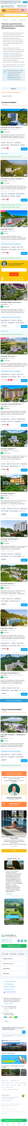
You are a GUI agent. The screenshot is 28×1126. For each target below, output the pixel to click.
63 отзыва (6, 497)
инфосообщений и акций (19, 279)
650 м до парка (12, 585)
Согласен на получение (13, 279)
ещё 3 (24, 511)
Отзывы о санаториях (20, 1082)
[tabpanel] (14, 117)
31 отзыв (6, 740)
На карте (11, 304)
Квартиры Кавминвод (9, 986)
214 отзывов (7, 132)
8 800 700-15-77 (22, 6)
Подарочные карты (9, 989)
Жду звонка (14, 274)
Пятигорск (21, 954)
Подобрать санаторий (14, 946)
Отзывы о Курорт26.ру (7, 1082)
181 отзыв (6, 632)
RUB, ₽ (6, 1021)
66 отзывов (6, 408)
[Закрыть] (26, 10)
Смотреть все (9, 893)
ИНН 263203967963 (6, 1100)
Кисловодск (13, 954)
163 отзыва (6, 183)
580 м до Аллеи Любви (13, 450)
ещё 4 (24, 376)
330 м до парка (12, 541)
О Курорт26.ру (5, 1080)
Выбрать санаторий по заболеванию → (10, 92)
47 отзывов (6, 306)
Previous (2, 117)
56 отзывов (6, 587)
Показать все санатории (14, 700)
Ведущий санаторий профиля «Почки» (10, 207)
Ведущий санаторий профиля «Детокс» (11, 765)
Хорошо (25, 2)
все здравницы (15, 41)
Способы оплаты (8, 1013)
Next (25, 117)
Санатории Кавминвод (10, 981)
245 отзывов (7, 453)
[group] (10, 1072)
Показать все (14, 846)
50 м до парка (11, 358)
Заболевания (6, 968)
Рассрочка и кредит (9, 1014)
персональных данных (18, 277)
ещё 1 (23, 556)
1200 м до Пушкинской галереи (15, 675)
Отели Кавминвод (8, 984)
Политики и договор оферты (8, 1109)
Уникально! (5, 153)
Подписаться (23, 1032)
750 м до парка (11, 231)
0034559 (11, 1098)
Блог (2, 1087)
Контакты (6, 1010)
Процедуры (6, 973)
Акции (3, 1085)
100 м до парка (11, 180)
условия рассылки (10, 1034)
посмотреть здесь (18, 66)
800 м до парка (12, 406)
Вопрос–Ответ (9, 1087)
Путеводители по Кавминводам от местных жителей (12, 1066)
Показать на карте (8, 1003)
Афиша (19, 1085)
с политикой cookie (12, 3)
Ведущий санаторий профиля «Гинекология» (12, 334)
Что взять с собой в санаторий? (9, 1089)
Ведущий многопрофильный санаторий (10, 258)
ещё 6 (22, 249)
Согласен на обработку (13, 277)
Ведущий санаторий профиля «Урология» (11, 156)
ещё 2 (24, 466)
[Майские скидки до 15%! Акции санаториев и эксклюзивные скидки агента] (14, 10)
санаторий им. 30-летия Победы (11, 53)
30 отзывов (6, 360)
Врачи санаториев (11, 1085)
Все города (5, 954)
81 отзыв (6, 233)
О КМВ (24, 1085)
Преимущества (15, 1080)
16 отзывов (6, 543)
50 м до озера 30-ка (13, 129)
